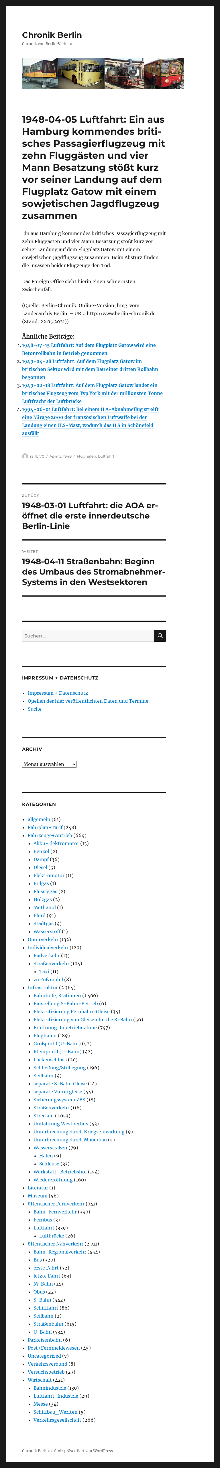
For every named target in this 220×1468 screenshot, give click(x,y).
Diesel (40, 867)
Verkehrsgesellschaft (57, 1420)
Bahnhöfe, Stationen (57, 995)
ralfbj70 (37, 456)
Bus (38, 1260)
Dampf (41, 859)
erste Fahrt (46, 1268)
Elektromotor (49, 875)
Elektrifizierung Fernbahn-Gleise (72, 1011)
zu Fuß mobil (48, 979)
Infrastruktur (43, 987)
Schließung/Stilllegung (60, 1067)
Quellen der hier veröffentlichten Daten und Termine (88, 701)
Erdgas (41, 883)
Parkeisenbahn (45, 1340)
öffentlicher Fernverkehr (56, 1204)
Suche (35, 709)
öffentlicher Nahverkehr (55, 1244)
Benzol (41, 851)
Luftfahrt (106, 456)
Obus (39, 1292)
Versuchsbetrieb (46, 1372)
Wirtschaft (40, 1380)
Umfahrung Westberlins (61, 1124)
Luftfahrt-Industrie (56, 1396)
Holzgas (43, 899)
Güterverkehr (43, 939)
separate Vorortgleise (58, 1091)
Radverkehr (47, 955)
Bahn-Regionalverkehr (60, 1252)
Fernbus (43, 1220)
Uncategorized (44, 1356)
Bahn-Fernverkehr (55, 1212)
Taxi (44, 971)
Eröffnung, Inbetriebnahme (65, 1027)
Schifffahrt (46, 1308)
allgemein (39, 819)
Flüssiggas (45, 891)
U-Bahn (43, 1332)
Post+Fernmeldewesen (54, 1348)
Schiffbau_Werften (56, 1412)
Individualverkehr (48, 947)
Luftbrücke (51, 1236)
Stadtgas (44, 923)
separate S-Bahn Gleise (60, 1083)
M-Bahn (43, 1284)
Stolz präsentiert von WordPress (83, 1451)
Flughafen (86, 456)
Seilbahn (44, 1075)
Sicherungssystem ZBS (59, 1100)
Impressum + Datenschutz (58, 693)
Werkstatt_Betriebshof (60, 1172)
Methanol (45, 907)
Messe (41, 1404)
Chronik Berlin (52, 35)
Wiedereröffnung (53, 1180)
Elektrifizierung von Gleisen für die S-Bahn (83, 1019)
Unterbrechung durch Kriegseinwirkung (79, 1132)
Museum (38, 1196)
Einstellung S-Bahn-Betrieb (66, 1003)
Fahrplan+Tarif (45, 827)
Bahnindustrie (50, 1388)
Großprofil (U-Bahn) (57, 1043)
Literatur (38, 1188)
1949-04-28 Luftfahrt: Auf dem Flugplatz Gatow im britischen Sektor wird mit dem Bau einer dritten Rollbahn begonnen (90, 369)
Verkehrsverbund (47, 1364)
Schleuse (49, 1164)
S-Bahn (42, 1300)
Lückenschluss (50, 1059)
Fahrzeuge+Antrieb (50, 835)
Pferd (40, 915)
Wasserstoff (47, 931)
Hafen (46, 1156)
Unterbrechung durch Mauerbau (70, 1140)
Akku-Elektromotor (56, 843)
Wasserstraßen (50, 1148)
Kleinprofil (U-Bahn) (58, 1051)
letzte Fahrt (47, 1276)
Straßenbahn (48, 1324)
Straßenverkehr (51, 963)
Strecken (44, 1116)
